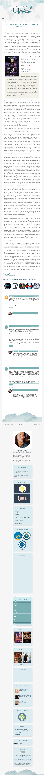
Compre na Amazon (25, 71)
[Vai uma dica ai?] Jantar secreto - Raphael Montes (25, 696)
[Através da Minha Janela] (18, 642)
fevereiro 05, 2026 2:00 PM (34, 368)
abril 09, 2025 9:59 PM (35, 326)
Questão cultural (18, 512)
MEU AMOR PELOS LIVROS (21, 729)
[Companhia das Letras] (22, 548)
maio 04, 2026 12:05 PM (33, 390)
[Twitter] (23, 451)
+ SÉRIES (22, 664)
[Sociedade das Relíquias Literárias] (22, 502)
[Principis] (26, 539)
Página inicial (22, 424)
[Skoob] (26, 451)
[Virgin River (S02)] (18, 663)
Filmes (16, 522)
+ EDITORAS (22, 549)
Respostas (11, 310)
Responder (11, 307)
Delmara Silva (15, 312)
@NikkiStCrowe (36, 61)
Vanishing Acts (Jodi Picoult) (21, 730)
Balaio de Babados (19, 732)
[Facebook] (18, 451)
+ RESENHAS (22, 644)
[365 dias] (27, 642)
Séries (16, 518)
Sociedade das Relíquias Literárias (22, 517)
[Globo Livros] (18, 539)
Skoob (33, 64)
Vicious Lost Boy (29, 59)
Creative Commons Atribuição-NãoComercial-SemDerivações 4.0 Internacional (22, 758)
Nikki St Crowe (9, 279)
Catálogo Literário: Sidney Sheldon (23, 701)
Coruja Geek (17, 734)
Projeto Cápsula (18, 523)
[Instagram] (21, 451)
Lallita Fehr (11, 296)
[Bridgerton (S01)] (27, 663)
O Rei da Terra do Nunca (22, 45)
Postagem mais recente (8, 424)
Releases (17, 514)
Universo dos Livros (30, 62)
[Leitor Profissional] (22, 721)
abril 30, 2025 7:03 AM (34, 351)
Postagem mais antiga (35, 424)
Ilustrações (17, 515)
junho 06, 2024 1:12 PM (35, 296)
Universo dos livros (22, 279)
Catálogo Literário (19, 520)
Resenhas (15, 279)
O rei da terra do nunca (16, 161)
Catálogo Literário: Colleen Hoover (23, 690)
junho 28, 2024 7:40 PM (33, 312)
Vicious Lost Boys (32, 279)
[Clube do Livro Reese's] (22, 493)
